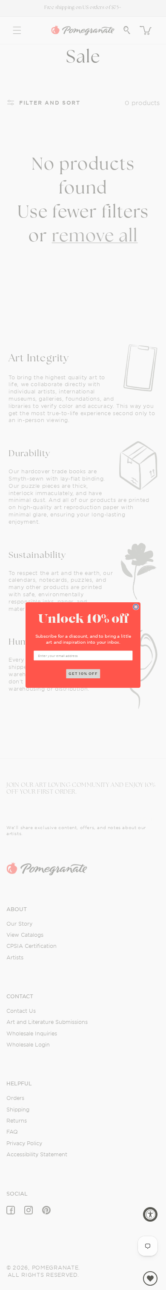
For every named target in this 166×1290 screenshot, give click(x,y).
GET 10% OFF (83, 673)
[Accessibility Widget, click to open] (150, 1214)
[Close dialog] (135, 606)
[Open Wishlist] (150, 1278)
